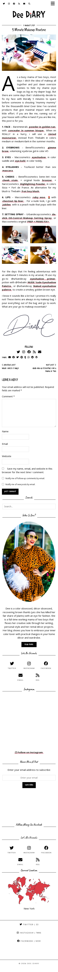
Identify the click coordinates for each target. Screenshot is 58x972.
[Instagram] (9, 4)
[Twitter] (4, 4)
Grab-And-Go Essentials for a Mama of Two (44, 368)
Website (6, 456)
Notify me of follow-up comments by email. (25, 478)
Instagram (30, 933)
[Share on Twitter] (18, 357)
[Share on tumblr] (25, 357)
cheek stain (10, 180)
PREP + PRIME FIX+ (38, 221)
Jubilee (6, 204)
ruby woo (39, 197)
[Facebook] (14, 4)
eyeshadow (39, 157)
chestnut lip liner (12, 201)
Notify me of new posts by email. (20, 484)
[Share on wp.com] (36, 357)
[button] (54, 4)
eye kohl (20, 160)
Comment (8, 396)
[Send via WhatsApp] (28, 357)
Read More (29, 645)
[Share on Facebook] (14, 357)
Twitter (30, 924)
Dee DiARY (33, 963)
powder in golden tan (42, 126)
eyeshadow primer (42, 278)
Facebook (30, 941)
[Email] (24, 4)
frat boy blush (30, 191)
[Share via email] (10, 357)
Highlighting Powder (32, 184)
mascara (7, 170)
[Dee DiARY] (29, 15)
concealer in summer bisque (26, 130)
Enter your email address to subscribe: (29, 769)
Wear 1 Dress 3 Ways (10, 366)
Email (5, 443)
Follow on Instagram (30, 752)
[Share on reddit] (32, 357)
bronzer (47, 180)
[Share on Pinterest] (22, 357)
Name (5, 431)
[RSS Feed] (19, 4)
